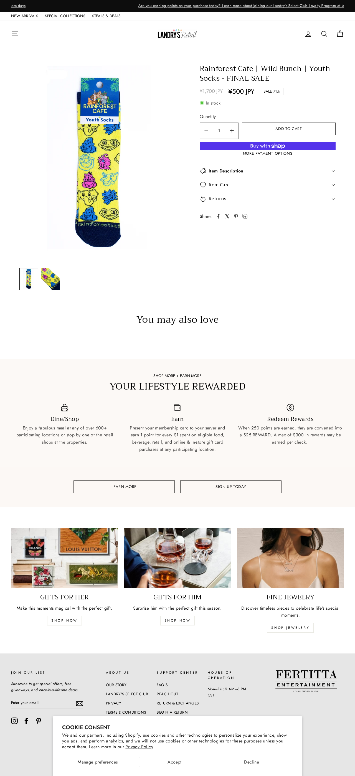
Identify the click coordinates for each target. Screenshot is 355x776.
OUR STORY (116, 685)
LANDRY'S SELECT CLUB (127, 694)
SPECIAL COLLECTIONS (65, 16)
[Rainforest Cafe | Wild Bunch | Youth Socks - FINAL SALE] (218, 216)
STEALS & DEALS (106, 16)
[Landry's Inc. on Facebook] (26, 721)
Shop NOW (177, 620)
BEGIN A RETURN (172, 712)
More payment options (268, 153)
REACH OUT (167, 694)
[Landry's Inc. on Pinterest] (38, 721)
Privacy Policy (139, 747)
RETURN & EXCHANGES (178, 703)
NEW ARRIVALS (24, 16)
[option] (177, 6)
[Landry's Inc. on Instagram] (14, 721)
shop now (64, 620)
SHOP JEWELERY (290, 627)
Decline (251, 762)
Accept (174, 762)
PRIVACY (113, 703)
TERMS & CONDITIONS (126, 712)
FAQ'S (162, 685)
